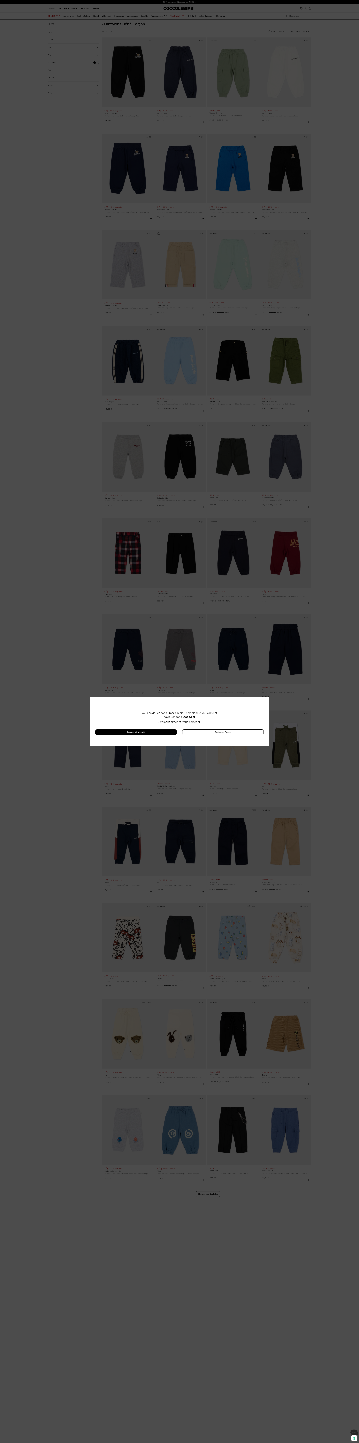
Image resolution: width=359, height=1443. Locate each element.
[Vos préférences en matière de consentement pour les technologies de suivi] (354, 1438)
